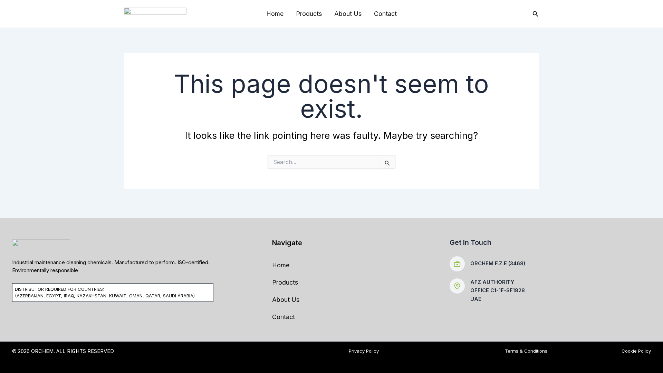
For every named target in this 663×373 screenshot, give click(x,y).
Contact (385, 13)
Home (275, 13)
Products (309, 13)
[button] (535, 14)
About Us (348, 13)
